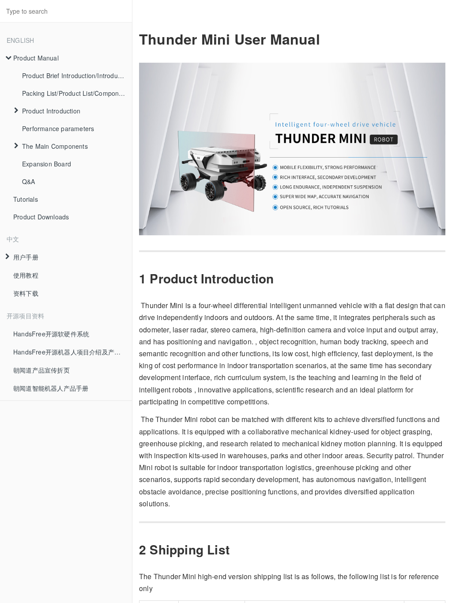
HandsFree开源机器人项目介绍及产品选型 (72, 351)
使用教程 (25, 275)
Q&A (28, 181)
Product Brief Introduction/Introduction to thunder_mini (77, 75)
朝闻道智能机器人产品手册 (50, 388)
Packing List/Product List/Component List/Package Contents (77, 93)
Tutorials (25, 199)
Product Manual (36, 57)
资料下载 (25, 293)
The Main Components (55, 146)
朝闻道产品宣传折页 (41, 370)
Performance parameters (58, 128)
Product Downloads (41, 216)
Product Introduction (51, 110)
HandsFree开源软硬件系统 (51, 333)
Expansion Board (46, 163)
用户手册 (25, 257)
